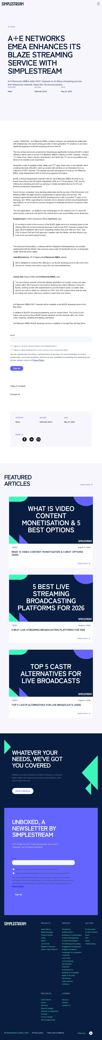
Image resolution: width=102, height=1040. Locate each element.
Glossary (44, 1005)
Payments (65, 967)
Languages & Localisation (72, 952)
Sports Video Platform (49, 949)
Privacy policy (37, 1033)
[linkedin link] (91, 1033)
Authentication (67, 932)
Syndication (66, 978)
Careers (65, 1002)
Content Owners (91, 932)
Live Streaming (67, 961)
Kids (86, 938)
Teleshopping (90, 944)
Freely (43, 938)
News (87, 941)
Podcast (44, 1014)
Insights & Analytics (69, 949)
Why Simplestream (48, 1020)
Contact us (66, 1005)
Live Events (45, 944)
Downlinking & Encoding (71, 944)
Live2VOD (65, 955)
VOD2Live (65, 984)
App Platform (46, 929)
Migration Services (48, 947)
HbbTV (43, 941)
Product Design (47, 1017)
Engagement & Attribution (71, 947)
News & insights (47, 1008)
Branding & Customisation (72, 935)
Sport (87, 935)
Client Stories (46, 1000)
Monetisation (67, 964)
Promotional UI (67, 970)
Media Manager (47, 932)
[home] (13, 3)
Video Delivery (67, 981)
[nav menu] (98, 4)
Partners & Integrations (49, 1011)
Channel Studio (47, 935)
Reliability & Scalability (70, 973)
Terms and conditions (55, 1033)
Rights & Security (68, 975)
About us (65, 1000)
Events (43, 1002)
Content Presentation (70, 941)
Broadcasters (90, 929)
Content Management (70, 938)
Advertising (66, 929)
